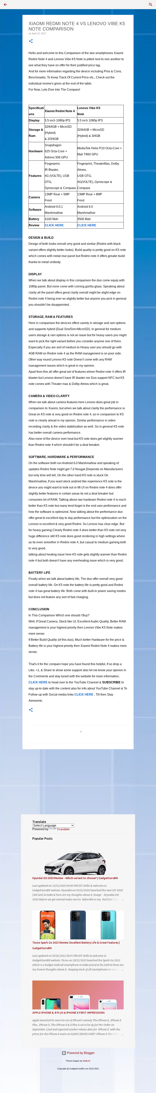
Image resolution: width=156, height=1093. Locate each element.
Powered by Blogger (80, 1053)
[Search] (150, 4)
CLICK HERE (83, 694)
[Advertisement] (78, 781)
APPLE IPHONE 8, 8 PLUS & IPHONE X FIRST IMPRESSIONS (68, 1012)
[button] (31, 41)
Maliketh (86, 1061)
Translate (63, 829)
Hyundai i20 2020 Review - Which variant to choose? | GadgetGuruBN (75, 878)
